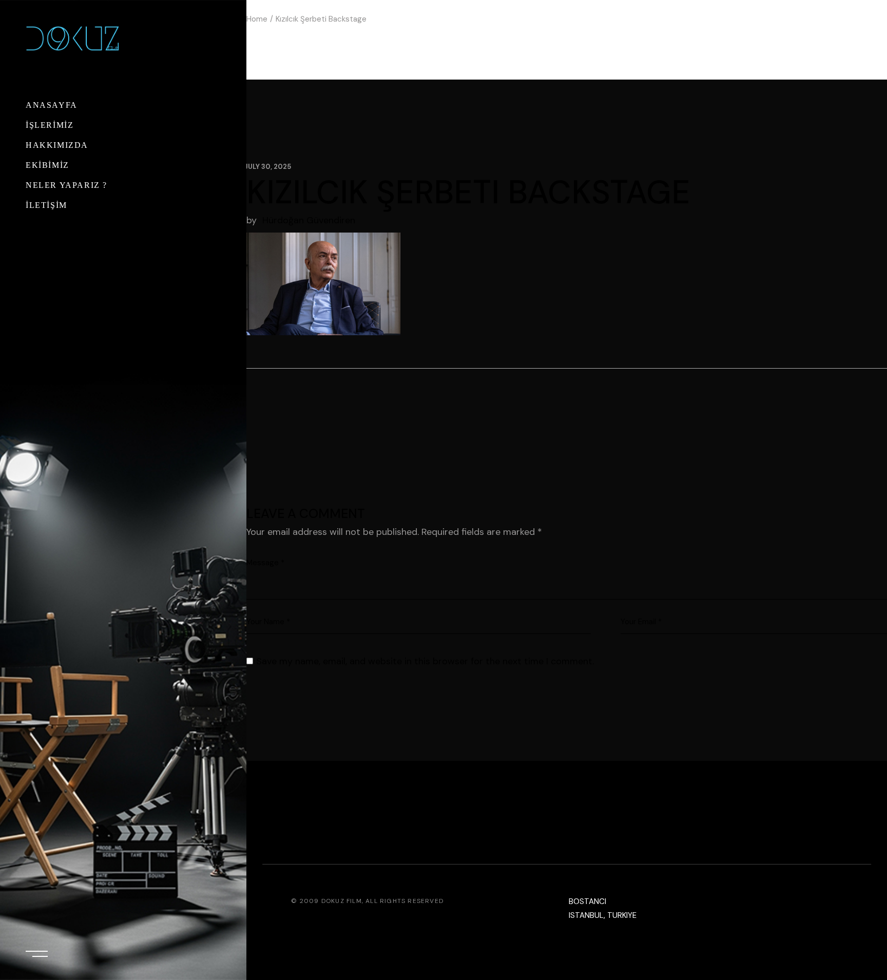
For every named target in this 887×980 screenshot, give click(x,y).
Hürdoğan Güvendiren (308, 220)
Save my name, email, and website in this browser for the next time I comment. (425, 661)
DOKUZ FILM (341, 901)
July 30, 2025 (267, 166)
